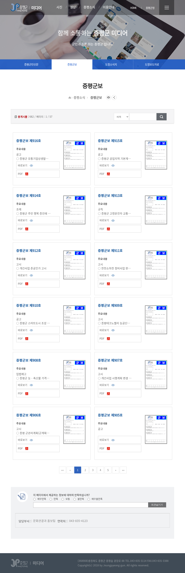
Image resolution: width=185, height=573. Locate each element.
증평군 (19, 8)
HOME (133, 7)
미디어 (36, 8)
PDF (20, 174)
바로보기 (23, 165)
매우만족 (41, 498)
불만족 (80, 498)
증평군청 (150, 7)
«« (62, 470)
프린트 (108, 97)
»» (123, 470)
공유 (114, 97)
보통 (67, 498)
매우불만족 (96, 498)
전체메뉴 (166, 7)
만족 (55, 498)
